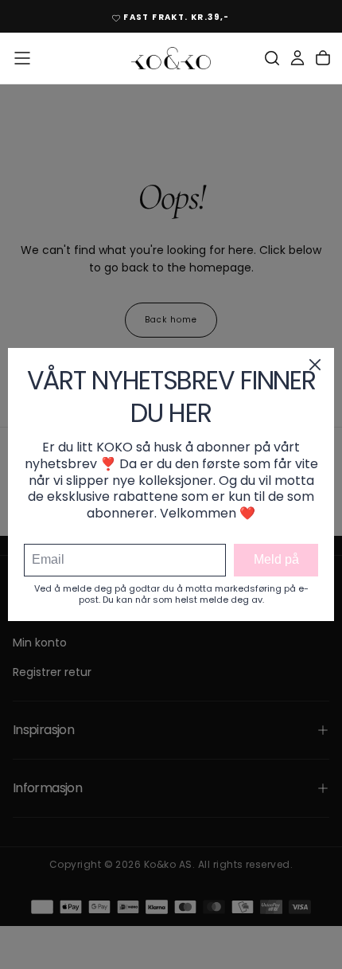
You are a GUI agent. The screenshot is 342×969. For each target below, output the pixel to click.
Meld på (276, 559)
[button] (22, 58)
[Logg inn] (297, 58)
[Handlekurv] (322, 58)
